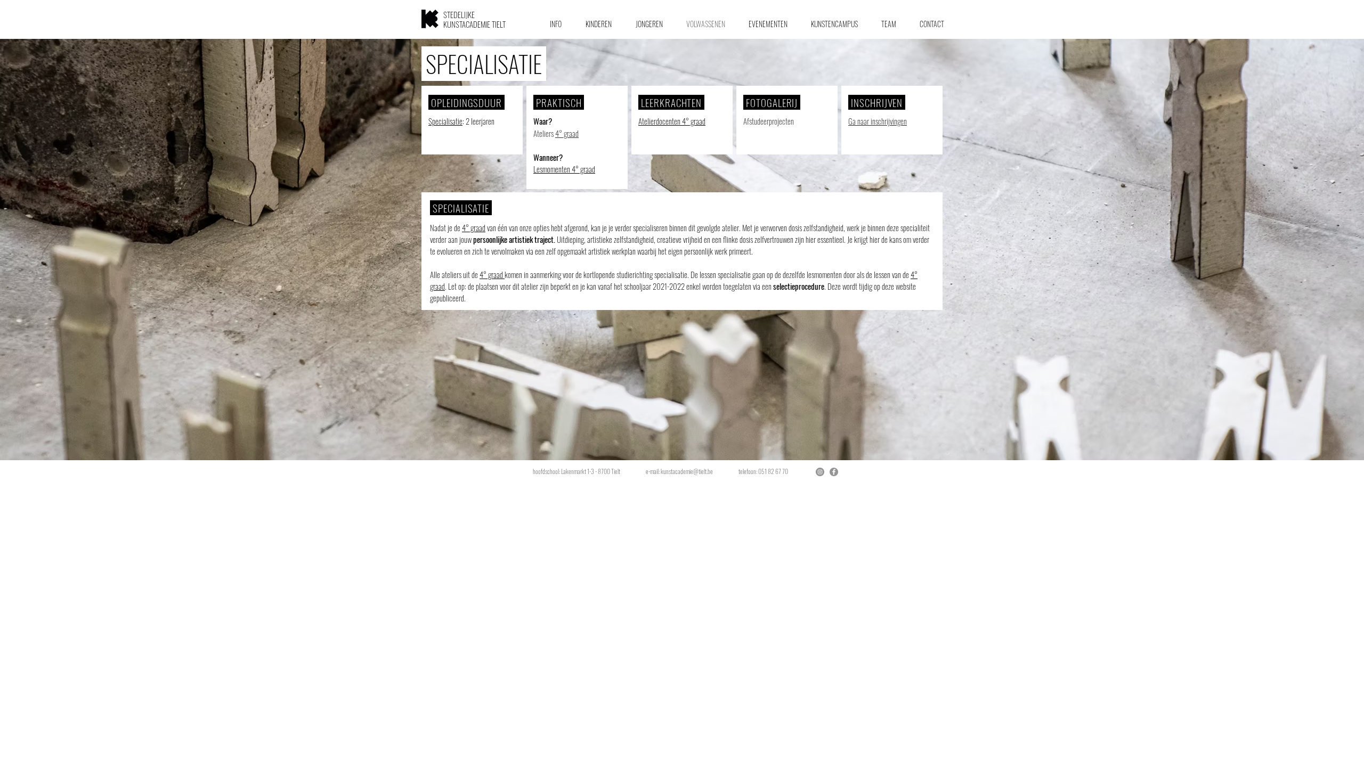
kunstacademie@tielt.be (687, 471)
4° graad (567, 133)
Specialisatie (445, 121)
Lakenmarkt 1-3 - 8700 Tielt (591, 471)
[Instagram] (820, 472)
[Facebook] (834, 472)
